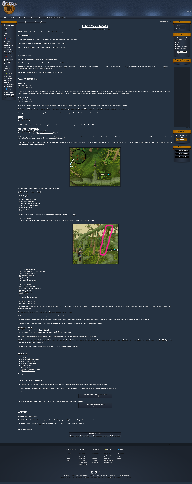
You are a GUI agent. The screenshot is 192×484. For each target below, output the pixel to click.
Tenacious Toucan (40, 68)
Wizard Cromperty (47, 72)
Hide (93, 396)
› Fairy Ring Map (7, 86)
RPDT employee (36, 72)
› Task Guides (6, 47)
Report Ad (189, 11)
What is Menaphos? (181, 48)
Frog (163, 66)
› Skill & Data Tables (8, 94)
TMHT (25, 17)
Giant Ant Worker (93, 66)
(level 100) (115, 66)
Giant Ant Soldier (75, 66)
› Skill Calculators (8, 59)
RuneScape (91, 475)
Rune (56, 47)
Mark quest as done (165, 21)
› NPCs (5, 30)
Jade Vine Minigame (34, 369)
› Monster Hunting (8, 51)
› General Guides (7, 43)
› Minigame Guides (8, 45)
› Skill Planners (7, 61)
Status (50, 17)
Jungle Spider (151, 66)
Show (97, 396)
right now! (64, 17)
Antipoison (35, 59)
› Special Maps (7, 80)
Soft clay (25, 47)
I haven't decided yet (182, 46)
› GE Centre (6, 66)
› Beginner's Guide (8, 92)
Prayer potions (26, 59)
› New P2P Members (8, 96)
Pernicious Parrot (23, 68)
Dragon (62, 47)
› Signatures (6, 65)
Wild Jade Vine (37, 66)
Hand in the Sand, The (51, 39)
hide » (37, 79)
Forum (12, 17)
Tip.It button (182, 135)
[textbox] (182, 26)
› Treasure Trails (7, 53)
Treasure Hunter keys (28, 371)
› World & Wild (7, 76)
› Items (5, 32)
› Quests (5, 33)
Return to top (167, 443)
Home (5, 17)
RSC (31, 17)
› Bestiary (5, 28)
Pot (29, 47)
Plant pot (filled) (35, 47)
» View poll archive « (182, 53)
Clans (19, 17)
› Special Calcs (7, 63)
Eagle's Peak (78, 388)
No (177, 44)
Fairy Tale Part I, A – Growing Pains (33, 39)
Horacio (29, 72)
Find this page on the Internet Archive (80, 436)
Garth (24, 72)
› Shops (5, 35)
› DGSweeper (6, 68)
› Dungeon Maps (7, 78)
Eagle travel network (63, 388)
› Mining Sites (6, 82)
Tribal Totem (73, 39)
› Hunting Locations (8, 84)
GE (44, 17)
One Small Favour (64, 39)
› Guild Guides (7, 49)
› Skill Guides (6, 41)
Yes (178, 42)
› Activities (5, 98)
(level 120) (125, 66)
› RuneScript (6, 70)
